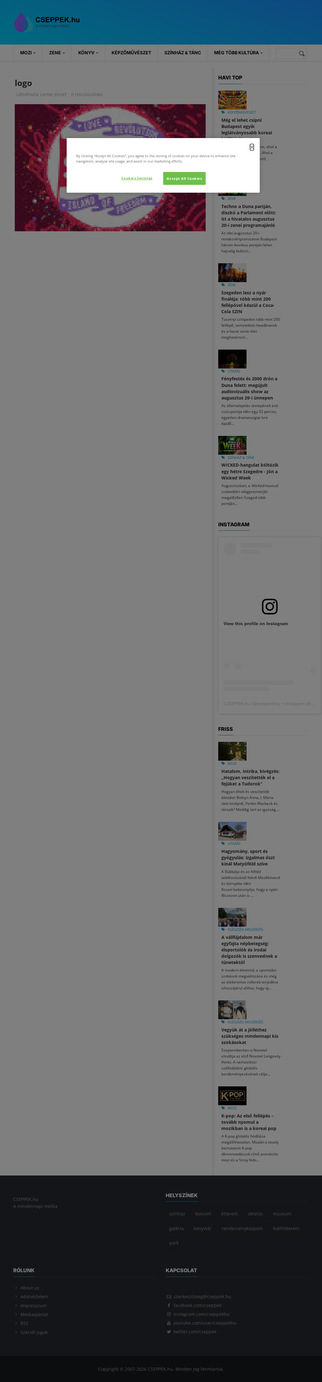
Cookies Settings (137, 178)
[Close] (251, 147)
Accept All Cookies (184, 178)
